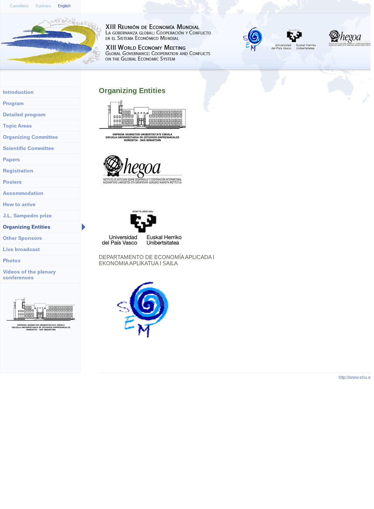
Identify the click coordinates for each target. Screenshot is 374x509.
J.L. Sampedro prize (27, 215)
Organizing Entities (26, 227)
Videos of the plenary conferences (29, 274)
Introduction (18, 92)
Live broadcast (21, 249)
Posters (12, 182)
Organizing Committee (30, 137)
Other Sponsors (22, 238)
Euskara (43, 6)
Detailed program (24, 114)
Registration (18, 171)
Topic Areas (17, 126)
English (64, 6)
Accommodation (23, 193)
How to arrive (19, 204)
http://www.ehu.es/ (356, 377)
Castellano (19, 6)
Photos (12, 260)
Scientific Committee (28, 148)
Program (13, 103)
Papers (11, 159)
